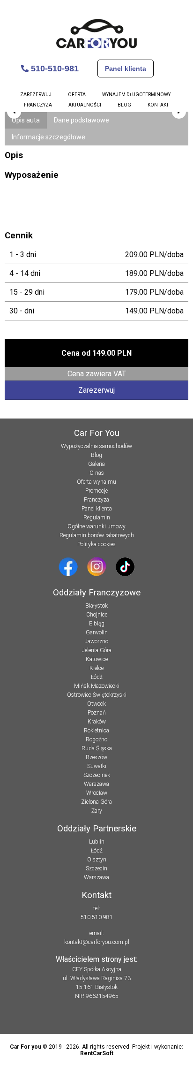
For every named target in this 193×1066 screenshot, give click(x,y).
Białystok (96, 605)
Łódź (97, 677)
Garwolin (97, 632)
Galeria (96, 464)
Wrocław (96, 793)
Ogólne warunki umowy (96, 526)
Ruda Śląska (97, 748)
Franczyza (38, 104)
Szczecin (96, 868)
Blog (124, 104)
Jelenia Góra (96, 650)
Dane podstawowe (81, 120)
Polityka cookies (96, 544)
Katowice (97, 659)
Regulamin (96, 517)
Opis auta (26, 120)
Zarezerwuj (36, 94)
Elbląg (96, 623)
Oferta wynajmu (96, 482)
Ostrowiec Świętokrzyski (96, 695)
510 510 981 (97, 917)
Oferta (77, 94)
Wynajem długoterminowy (136, 94)
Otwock (96, 704)
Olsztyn (96, 859)
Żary (96, 810)
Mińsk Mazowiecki (96, 686)
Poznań (97, 712)
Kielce (96, 668)
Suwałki (96, 766)
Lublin (96, 841)
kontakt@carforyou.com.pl (96, 942)
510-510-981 (54, 68)
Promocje (96, 490)
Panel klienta (125, 68)
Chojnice (96, 614)
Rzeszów (96, 757)
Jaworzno (96, 641)
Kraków (97, 721)
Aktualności (84, 104)
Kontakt (158, 104)
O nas (96, 473)
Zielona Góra (96, 802)
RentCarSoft (96, 1053)
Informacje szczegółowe (48, 137)
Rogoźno (96, 739)
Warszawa (96, 784)
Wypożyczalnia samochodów (96, 446)
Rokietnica (96, 730)
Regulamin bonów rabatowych (96, 535)
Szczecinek (96, 775)
